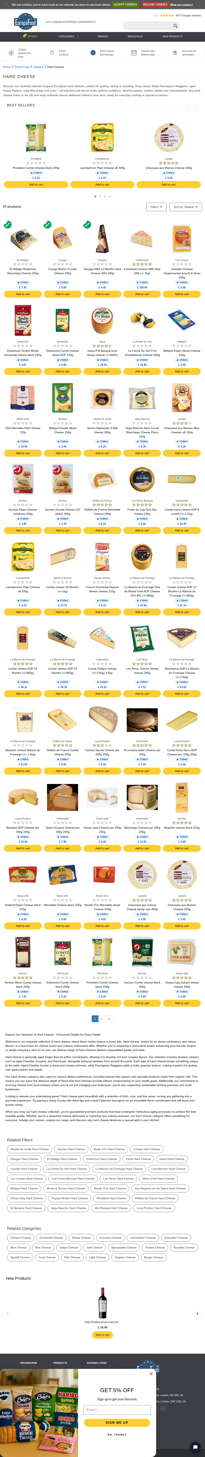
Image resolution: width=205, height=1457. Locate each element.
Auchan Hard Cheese (71, 1149)
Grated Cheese (155, 1247)
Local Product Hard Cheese (154, 1208)
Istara (102, 341)
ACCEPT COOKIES (125, 4)
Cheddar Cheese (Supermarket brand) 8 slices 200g (182, 273)
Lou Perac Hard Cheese (118, 1178)
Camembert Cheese (143, 1237)
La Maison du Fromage (142, 578)
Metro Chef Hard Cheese (158, 1178)
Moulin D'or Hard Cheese (110, 1188)
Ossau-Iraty (102, 818)
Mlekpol (182, 341)
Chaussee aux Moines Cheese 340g (169, 167)
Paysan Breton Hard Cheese (70, 1198)
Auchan (23, 500)
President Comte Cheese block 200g (36, 167)
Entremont (22, 341)
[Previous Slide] (187, 108)
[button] (95, 196)
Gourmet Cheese (110, 1237)
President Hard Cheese (111, 1198)
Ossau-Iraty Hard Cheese (26, 1198)
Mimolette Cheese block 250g (62, 905)
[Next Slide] (197, 108)
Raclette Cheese (184, 1247)
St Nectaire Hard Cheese (26, 1208)
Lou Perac (142, 659)
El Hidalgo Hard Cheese (62, 1159)
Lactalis (169, 158)
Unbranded (142, 260)
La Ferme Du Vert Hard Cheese (66, 1168)
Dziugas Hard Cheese (24, 1159)
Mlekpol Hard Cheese (24, 1188)
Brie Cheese (43, 1247)
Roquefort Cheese (176, 1237)
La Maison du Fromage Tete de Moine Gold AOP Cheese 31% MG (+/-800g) (142, 591)
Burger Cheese (153, 1257)
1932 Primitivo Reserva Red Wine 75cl (102, 1322)
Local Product (102, 741)
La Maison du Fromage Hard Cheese (119, 1168)
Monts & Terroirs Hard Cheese (66, 1188)
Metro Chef (23, 419)
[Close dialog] (151, 1374)
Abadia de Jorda (102, 419)
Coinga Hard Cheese (147, 1149)
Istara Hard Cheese (172, 1159)
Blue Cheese (18, 1247)
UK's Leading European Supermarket (71, 22)
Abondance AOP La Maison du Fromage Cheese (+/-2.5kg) (182, 673)
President (36, 158)
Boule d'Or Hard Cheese (109, 1149)
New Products (172, 36)
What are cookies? (181, 4)
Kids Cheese (72, 1257)
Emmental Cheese (51, 1237)
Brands (103, 36)
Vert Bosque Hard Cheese (111, 1208)
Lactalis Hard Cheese (24, 1168)
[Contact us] (195, 1447)
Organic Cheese (125, 1257)
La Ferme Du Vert (142, 341)
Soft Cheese (94, 1247)
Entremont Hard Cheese (101, 1159)
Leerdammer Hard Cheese (169, 1168)
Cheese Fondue (20, 1237)
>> (109, 1018)
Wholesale (135, 36)
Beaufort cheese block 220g (182, 827)
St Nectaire (142, 741)
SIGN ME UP (117, 1422)
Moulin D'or (102, 896)
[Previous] (7, 1313)
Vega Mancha (142, 419)
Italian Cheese (69, 1247)
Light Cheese (97, 1257)
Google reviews (188, 15)
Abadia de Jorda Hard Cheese (29, 1149)
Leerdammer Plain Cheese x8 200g (102, 167)
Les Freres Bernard (142, 500)
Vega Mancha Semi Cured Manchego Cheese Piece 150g (142, 432)
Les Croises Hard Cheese (26, 1178)
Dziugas (102, 260)
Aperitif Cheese (20, 1257)
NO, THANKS (117, 1434)
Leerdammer (102, 158)
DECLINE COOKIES (155, 4)
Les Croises (181, 260)
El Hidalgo (23, 260)
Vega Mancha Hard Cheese (68, 1208)
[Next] (197, 1313)
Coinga (63, 260)
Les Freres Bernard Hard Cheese (73, 1178)
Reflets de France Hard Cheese (155, 1198)
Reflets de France (102, 500)
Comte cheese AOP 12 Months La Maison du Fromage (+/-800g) (182, 591)
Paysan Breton (102, 578)
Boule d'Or (23, 896)
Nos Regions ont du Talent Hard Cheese (160, 1188)
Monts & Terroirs (62, 578)
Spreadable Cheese (124, 1247)
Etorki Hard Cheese (138, 1159)
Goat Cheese (47, 1257)
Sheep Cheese (81, 1237)
